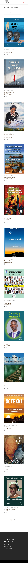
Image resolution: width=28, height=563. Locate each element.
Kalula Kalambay (10, 300)
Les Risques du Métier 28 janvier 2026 (9, 177)
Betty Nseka (8, 216)
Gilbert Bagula (9, 175)
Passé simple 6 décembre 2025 (8, 261)
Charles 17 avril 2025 (7, 345)
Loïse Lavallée (9, 466)
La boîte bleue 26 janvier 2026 (8, 51)
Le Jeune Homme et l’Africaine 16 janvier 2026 (8, 220)
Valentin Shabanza (10, 425)
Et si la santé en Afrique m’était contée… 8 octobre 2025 (9, 303)
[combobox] (12, 13)
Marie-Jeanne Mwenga (11, 507)
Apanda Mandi (8, 90)
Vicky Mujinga (9, 133)
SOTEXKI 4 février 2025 (7, 427)
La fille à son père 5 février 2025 (8, 468)
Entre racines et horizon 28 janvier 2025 (9, 509)
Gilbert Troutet (9, 259)
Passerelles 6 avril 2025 (7, 386)
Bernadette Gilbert (11, 49)
